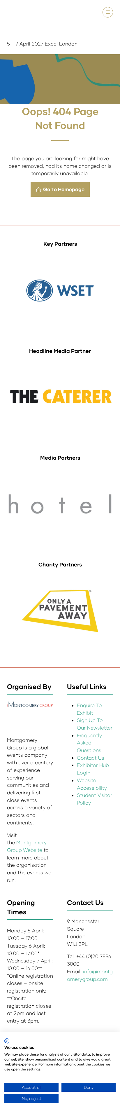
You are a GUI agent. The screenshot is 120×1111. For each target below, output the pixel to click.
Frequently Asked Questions (89, 742)
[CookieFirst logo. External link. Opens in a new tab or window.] (6, 1041)
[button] (108, 12)
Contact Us (90, 758)
